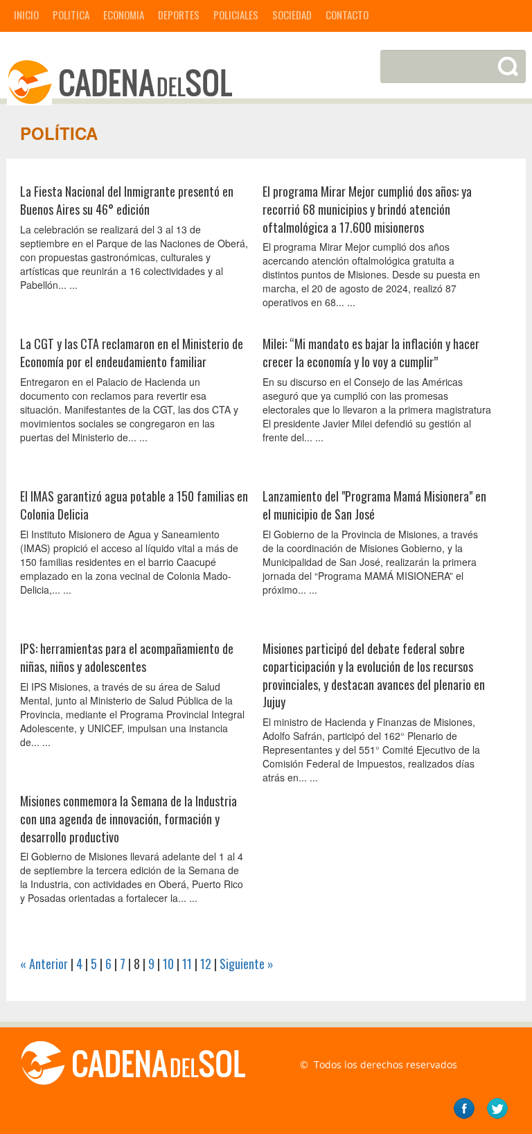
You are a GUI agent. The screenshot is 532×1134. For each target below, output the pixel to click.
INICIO (26, 14)
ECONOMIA (123, 14)
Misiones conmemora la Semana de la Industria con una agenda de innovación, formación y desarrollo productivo (128, 818)
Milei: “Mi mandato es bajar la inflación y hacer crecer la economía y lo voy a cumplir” (371, 353)
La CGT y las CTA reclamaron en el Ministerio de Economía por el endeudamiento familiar (131, 353)
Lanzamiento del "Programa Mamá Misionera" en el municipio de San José (374, 505)
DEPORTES (179, 14)
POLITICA (71, 14)
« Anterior (44, 964)
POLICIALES (235, 14)
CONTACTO (347, 14)
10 (168, 964)
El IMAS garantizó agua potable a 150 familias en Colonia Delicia (134, 505)
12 (205, 964)
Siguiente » (247, 964)
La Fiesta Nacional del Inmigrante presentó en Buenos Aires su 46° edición (126, 200)
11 (187, 964)
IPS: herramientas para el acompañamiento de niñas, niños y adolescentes (126, 657)
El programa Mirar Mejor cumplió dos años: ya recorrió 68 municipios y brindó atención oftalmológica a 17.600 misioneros (367, 209)
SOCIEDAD (292, 14)
